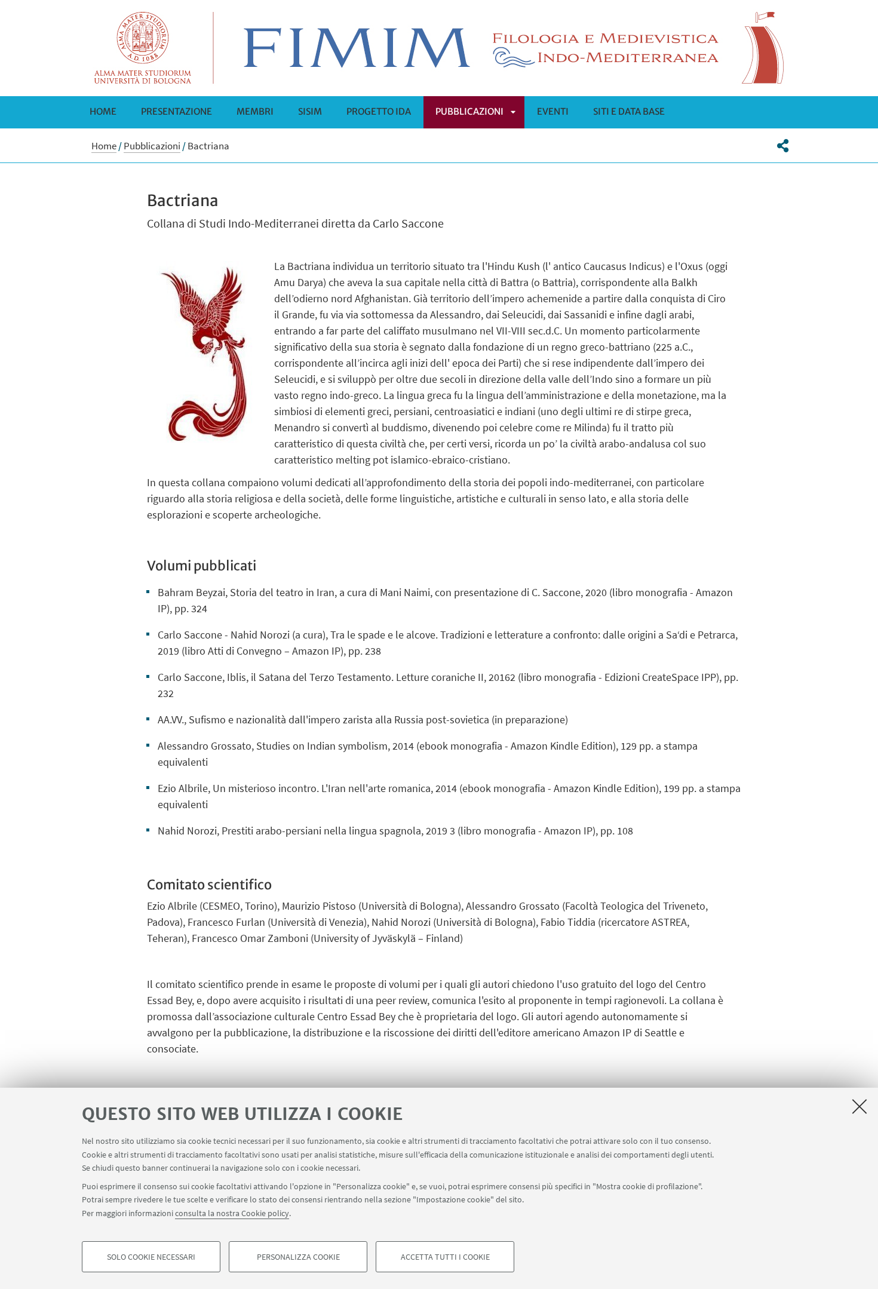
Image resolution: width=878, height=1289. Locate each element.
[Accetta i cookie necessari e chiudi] (859, 1106)
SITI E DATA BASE (629, 111)
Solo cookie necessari (151, 1256)
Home (103, 111)
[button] (782, 145)
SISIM (310, 111)
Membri (255, 111)
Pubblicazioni (469, 111)
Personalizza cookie (298, 1256)
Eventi (553, 111)
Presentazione (176, 111)
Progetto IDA (378, 111)
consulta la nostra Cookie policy (232, 1212)
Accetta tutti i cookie (445, 1256)
